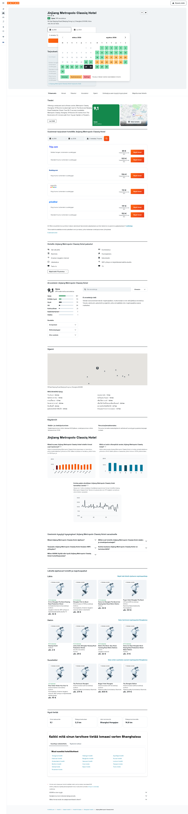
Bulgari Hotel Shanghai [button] (105, 684)
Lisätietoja (129, 226)
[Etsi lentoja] (3, 9)
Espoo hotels (86, 767)
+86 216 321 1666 (53, 24)
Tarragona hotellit (57, 756)
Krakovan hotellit (57, 758)
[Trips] (3, 37)
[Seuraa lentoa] (3, 31)
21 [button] (81, 62)
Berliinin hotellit (56, 764)
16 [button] (91, 57)
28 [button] (81, 67)
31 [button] (62, 71)
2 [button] (90, 48)
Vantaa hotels (56, 767)
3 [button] (62, 53)
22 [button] (86, 62)
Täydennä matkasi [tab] (75, 744)
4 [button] (67, 53)
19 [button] (72, 62)
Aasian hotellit (67, 809)
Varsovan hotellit (87, 761)
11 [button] (67, 57)
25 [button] (67, 67)
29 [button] (86, 67)
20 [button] (77, 62)
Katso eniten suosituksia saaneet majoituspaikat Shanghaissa (127, 660)
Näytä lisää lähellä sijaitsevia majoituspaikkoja (132, 576)
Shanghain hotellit (88, 809)
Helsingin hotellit (87, 756)
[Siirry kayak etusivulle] (13, 3)
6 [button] (76, 53)
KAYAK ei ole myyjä (55, 792)
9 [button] (90, 53)
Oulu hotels (85, 764)
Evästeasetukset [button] (52, 233)
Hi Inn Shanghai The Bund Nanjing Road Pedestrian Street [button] (59, 603)
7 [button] (81, 53)
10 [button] (62, 57)
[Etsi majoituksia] (3, 13)
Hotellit (59, 809)
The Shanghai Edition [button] (130, 684)
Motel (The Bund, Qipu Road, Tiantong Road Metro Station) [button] (107, 647)
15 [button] (86, 57)
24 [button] (62, 67)
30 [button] (91, 67)
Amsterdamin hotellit (58, 761)
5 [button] (120, 48)
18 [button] (67, 62)
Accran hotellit (117, 758)
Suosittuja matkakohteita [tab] (59, 744)
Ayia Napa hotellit (118, 756)
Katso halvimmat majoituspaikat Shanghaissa (132, 620)
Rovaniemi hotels (57, 769)
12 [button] (72, 57)
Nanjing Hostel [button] (53, 646)
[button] (3, 3)
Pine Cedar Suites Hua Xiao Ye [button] (58, 685)
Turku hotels (117, 767)
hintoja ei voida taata (93, 786)
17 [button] (62, 62)
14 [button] (81, 57)
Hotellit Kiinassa (77, 809)
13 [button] (76, 57)
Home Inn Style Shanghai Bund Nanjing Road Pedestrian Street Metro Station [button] (133, 648)
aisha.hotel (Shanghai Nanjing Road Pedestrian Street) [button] (84, 647)
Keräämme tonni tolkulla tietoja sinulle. (62, 796)
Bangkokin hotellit (87, 758)
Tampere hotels (117, 764)
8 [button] (86, 53)
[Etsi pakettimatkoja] (3, 21)
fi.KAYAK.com (50, 809)
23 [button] (91, 62)
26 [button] (72, 67)
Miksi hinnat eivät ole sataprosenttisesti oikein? (65, 799)
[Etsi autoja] (3, 17)
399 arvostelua (61, 18)
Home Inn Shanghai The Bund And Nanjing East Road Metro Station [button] (109, 603)
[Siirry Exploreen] (3, 27)
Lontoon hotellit (118, 761)
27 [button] (77, 67)
